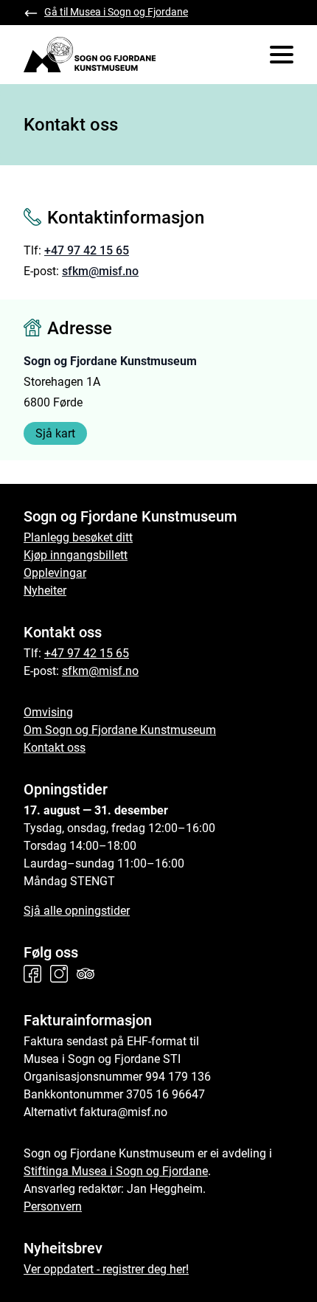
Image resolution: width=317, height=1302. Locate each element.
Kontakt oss (55, 748)
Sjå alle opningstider (77, 911)
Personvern (53, 1206)
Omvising (48, 712)
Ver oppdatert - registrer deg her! (106, 1269)
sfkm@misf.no (100, 271)
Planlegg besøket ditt (78, 537)
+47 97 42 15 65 (86, 250)
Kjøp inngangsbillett (76, 555)
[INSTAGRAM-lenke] (62, 974)
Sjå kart (55, 433)
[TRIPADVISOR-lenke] (88, 974)
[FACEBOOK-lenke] (35, 974)
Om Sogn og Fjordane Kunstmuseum (120, 730)
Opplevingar (55, 573)
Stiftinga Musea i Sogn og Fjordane (116, 1171)
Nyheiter (45, 591)
